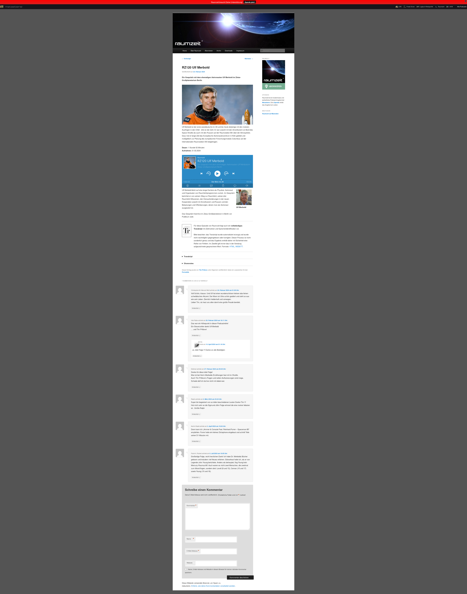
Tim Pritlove (203, 270)
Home (185, 50)
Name (190, 539)
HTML (231, 246)
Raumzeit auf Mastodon (270, 114)
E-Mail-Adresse (193, 551)
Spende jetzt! (250, 2)
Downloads (229, 50)
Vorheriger (186, 58)
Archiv (219, 50)
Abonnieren (209, 50)
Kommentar (191, 505)
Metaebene (266, 102)
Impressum (240, 50)
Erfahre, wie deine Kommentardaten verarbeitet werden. (213, 586)
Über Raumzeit (196, 50)
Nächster (249, 58)
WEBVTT (239, 246)
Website (189, 563)
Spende (276, 102)
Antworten (196, 308)
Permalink (185, 272)
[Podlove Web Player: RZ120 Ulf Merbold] (217, 171)
